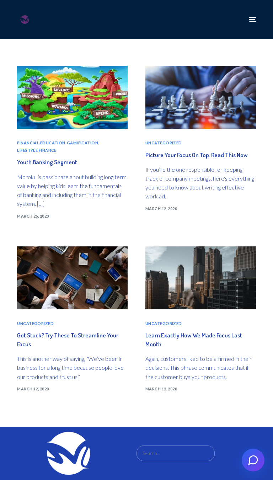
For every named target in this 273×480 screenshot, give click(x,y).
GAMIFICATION (82, 143)
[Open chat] (253, 460)
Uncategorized (163, 143)
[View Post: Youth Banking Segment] (72, 97)
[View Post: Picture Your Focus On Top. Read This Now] (200, 97)
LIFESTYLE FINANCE (36, 150)
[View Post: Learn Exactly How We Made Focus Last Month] (200, 277)
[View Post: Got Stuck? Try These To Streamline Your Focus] (72, 277)
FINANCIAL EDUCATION (41, 143)
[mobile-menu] (251, 19)
